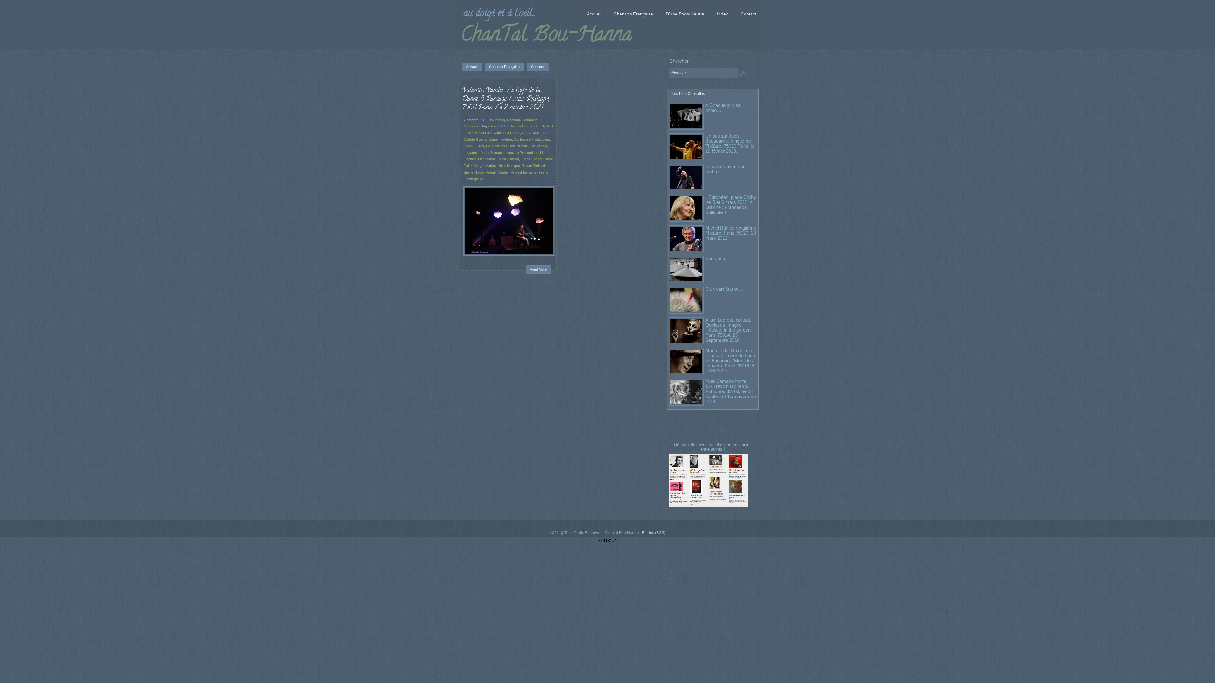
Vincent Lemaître (524, 172)
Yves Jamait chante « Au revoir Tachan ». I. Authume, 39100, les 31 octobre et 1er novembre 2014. (730, 391)
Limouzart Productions (521, 153)
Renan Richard (533, 166)
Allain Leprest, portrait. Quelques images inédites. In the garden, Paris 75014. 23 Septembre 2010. (728, 330)
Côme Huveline (500, 139)
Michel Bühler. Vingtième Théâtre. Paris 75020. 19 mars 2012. (730, 233)
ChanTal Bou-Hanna (546, 36)
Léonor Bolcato (490, 153)
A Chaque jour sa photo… (723, 107)
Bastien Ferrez (521, 126)
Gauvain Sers (496, 146)
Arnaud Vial (499, 126)
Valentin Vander (497, 172)
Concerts (471, 126)
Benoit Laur (483, 133)
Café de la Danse (507, 133)
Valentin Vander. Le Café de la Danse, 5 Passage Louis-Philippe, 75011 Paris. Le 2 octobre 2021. (505, 99)
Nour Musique (509, 166)
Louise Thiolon (508, 159)
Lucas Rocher (531, 159)
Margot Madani (485, 166)
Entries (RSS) (653, 533)
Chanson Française (522, 120)
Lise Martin (486, 159)
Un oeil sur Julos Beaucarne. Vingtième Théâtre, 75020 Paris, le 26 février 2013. (729, 143)
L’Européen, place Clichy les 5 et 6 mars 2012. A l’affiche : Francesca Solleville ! (730, 204)
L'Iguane (470, 153)
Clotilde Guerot (475, 139)
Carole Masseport (536, 133)
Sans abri (715, 258)
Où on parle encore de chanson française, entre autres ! (713, 447)
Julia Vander (538, 146)
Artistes (499, 120)
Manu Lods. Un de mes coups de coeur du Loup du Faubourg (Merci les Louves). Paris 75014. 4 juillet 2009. (730, 360)
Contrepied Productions (532, 139)
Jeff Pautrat (518, 146)
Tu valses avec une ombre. (725, 169)
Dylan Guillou (474, 146)
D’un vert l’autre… (723, 289)
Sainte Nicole (474, 172)
